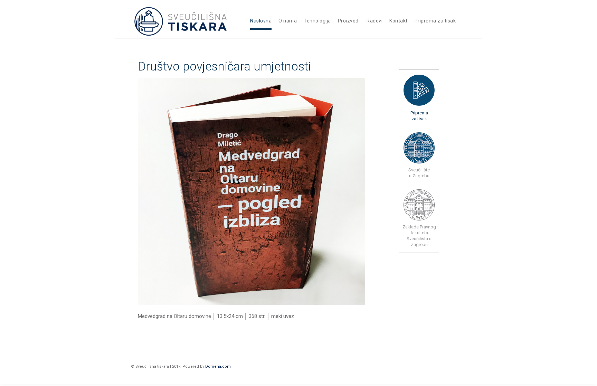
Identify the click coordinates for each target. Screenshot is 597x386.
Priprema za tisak (435, 20)
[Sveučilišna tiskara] (182, 19)
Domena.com (218, 366)
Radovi (374, 20)
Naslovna (261, 20)
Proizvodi (349, 20)
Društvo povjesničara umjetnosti (224, 66)
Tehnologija (317, 20)
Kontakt (398, 20)
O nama (287, 20)
